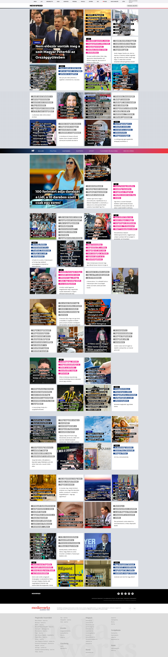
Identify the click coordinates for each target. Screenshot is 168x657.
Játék (123, 1)
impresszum (126, 598)
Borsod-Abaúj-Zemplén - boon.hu (44, 626)
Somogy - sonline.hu (40, 647)
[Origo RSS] (132, 594)
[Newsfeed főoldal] (36, 594)
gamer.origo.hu (90, 626)
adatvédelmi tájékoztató (97, 598)
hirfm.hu (113, 650)
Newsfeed (66, 1)
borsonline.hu (89, 652)
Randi (105, 1)
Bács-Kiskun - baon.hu (41, 620)
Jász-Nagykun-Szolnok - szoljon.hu (44, 641)
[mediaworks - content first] (41, 608)
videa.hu (113, 637)
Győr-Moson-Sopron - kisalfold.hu (44, 635)
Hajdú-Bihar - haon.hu (41, 637)
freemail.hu (114, 633)
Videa (58, 1)
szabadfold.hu (64, 633)
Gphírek (91, 1)
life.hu (112, 622)
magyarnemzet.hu (65, 631)
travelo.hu (88, 635)
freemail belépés (132, 6)
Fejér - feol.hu (39, 633)
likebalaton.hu (89, 629)
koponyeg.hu (114, 635)
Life (41, 1)
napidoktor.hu (89, 631)
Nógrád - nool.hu (39, 645)
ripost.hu (113, 617)
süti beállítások (119, 598)
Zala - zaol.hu (64, 622)
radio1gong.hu (115, 648)
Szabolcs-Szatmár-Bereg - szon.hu (44, 649)
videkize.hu (89, 641)
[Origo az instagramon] (125, 594)
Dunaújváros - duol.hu (41, 631)
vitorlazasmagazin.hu (91, 639)
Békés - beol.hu (39, 624)
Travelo (83, 1)
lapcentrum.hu (115, 639)
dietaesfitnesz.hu (90, 637)
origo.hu (62, 637)
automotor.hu (89, 622)
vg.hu (61, 646)
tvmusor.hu (89, 643)
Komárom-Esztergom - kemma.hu (44, 643)
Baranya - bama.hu (40, 622)
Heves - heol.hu (39, 639)
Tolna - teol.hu (39, 651)
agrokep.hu (63, 648)
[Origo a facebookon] (118, 594)
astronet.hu (89, 620)
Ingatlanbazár (114, 1)
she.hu (113, 624)
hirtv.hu (62, 635)
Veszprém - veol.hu (65, 620)
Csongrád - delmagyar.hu (42, 629)
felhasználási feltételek (109, 598)
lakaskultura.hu (90, 624)
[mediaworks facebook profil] (130, 608)
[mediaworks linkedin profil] (134, 608)
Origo (35, 1)
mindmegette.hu (90, 633)
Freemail (74, 1)
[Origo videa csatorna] (129, 594)
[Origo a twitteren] (122, 594)
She (98, 1)
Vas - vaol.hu (64, 617)
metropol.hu (114, 620)
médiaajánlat (133, 598)
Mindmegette (49, 1)
